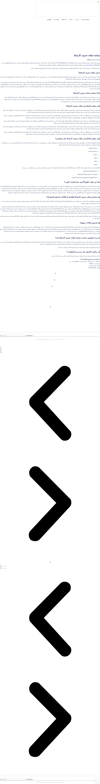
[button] (71, 19)
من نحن (77, 19)
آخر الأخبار (63, 19)
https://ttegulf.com (90, 65)
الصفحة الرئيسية (85, 19)
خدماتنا (71, 19)
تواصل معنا (56, 19)
